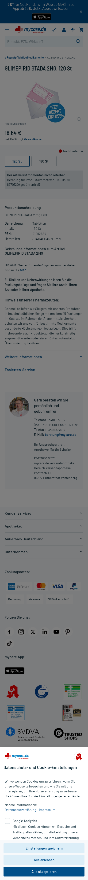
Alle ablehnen (44, 860)
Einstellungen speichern (44, 848)
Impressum (47, 810)
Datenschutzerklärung (20, 810)
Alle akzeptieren (44, 871)
